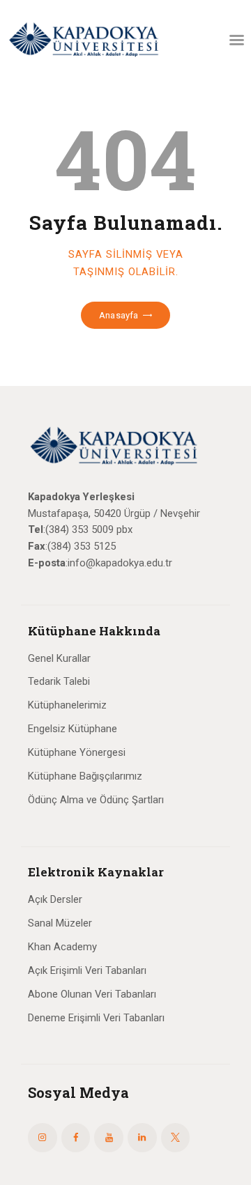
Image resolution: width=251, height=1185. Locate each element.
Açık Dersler (55, 899)
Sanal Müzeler (60, 923)
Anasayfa (118, 315)
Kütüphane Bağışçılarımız (85, 776)
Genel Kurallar (59, 658)
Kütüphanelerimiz (67, 705)
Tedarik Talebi (59, 681)
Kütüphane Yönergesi (77, 752)
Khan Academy (62, 946)
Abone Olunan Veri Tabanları (92, 994)
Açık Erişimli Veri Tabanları (87, 970)
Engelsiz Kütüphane (72, 728)
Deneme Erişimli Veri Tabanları (96, 1018)
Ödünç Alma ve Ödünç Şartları (96, 799)
